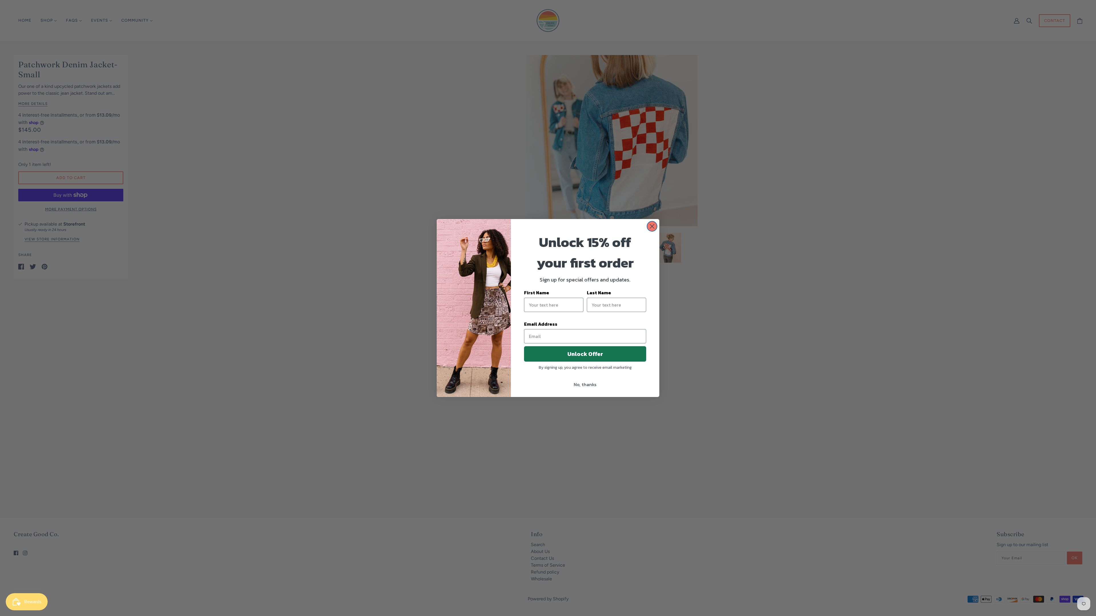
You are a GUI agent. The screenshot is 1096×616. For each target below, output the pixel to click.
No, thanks (585, 384)
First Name (536, 292)
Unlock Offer (585, 354)
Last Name (599, 292)
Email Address (540, 324)
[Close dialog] (652, 226)
